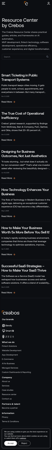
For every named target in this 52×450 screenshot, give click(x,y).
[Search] (47, 56)
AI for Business (8, 363)
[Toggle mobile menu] (4, 3)
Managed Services (10, 368)
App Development (10, 355)
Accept (11, 443)
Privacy (5, 417)
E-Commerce (8, 359)
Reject (24, 443)
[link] (26, 88)
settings (23, 438)
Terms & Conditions (10, 421)
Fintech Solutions (9, 346)
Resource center (9, 394)
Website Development (11, 350)
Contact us (7, 399)
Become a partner (10, 408)
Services (5, 386)
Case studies (7, 390)
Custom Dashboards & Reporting (16, 372)
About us (6, 381)
